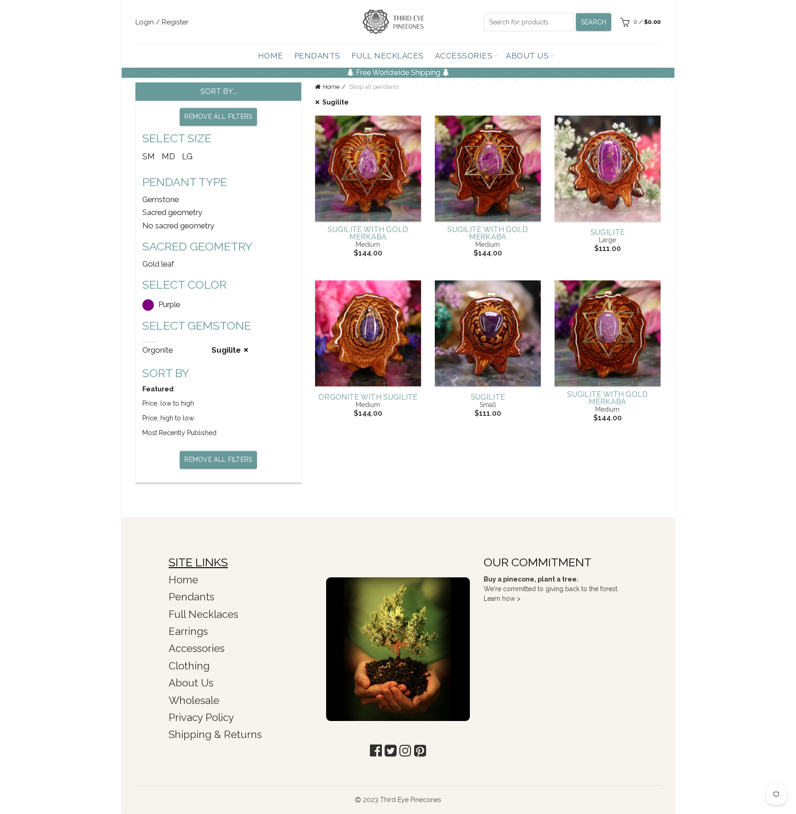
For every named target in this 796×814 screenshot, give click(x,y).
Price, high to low (168, 418)
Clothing (189, 666)
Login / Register (161, 22)
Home (270, 55)
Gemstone (160, 199)
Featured (158, 389)
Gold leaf (158, 263)
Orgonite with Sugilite (368, 397)
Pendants (317, 55)
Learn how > (502, 598)
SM (148, 156)
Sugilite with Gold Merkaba (368, 233)
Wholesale (194, 700)
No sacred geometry (178, 225)
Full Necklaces (387, 55)
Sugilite (335, 102)
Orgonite (157, 350)
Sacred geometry (172, 212)
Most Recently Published (179, 432)
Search (594, 22)
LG (187, 156)
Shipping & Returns (215, 734)
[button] (375, 751)
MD (168, 156)
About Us (527, 55)
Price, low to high (168, 403)
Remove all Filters (218, 116)
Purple (169, 304)
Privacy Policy (201, 717)
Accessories (464, 55)
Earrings (188, 631)
